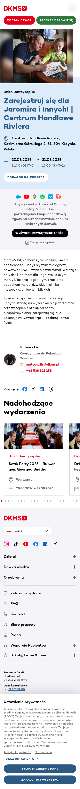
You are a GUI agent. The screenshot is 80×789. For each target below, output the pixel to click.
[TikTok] (16, 543)
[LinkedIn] (45, 543)
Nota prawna (43, 752)
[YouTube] (25, 543)
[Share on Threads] (50, 389)
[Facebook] (35, 543)
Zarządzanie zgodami (42, 242)
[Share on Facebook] (24, 389)
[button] (72, 8)
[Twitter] (55, 543)
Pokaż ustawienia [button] (19, 758)
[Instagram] (6, 543)
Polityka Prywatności (17, 752)
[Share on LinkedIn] (42, 389)
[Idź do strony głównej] (15, 8)
